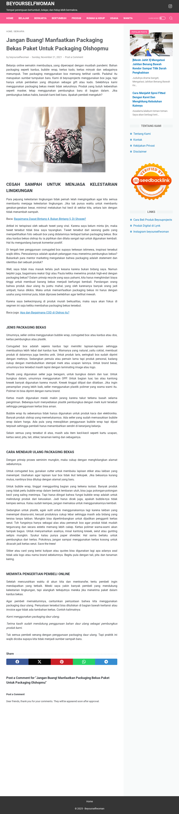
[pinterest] (62, 662)
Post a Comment (74, 57)
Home (9, 18)
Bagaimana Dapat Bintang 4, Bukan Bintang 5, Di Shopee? (50, 219)
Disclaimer (139, 151)
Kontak (137, 139)
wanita (128, 18)
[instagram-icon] (170, 6)
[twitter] (39, 662)
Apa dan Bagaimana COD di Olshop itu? (44, 312)
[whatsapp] (84, 662)
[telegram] (106, 662)
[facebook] (17, 662)
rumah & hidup (96, 18)
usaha (114, 18)
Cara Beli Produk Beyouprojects (152, 219)
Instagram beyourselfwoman (151, 231)
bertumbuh (59, 18)
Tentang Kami (142, 133)
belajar (24, 18)
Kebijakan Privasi (144, 145)
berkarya (40, 18)
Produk (76, 18)
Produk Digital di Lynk (146, 225)
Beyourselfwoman (30, 3)
